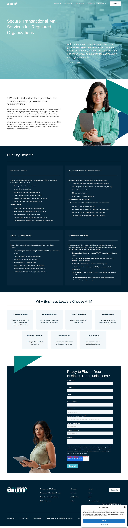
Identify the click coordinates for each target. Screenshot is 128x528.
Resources (101, 3)
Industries (67, 3)
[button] (124, 507)
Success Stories (79, 3)
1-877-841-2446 (116, 504)
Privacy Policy (104, 524)
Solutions (56, 3)
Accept (104, 520)
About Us (90, 3)
